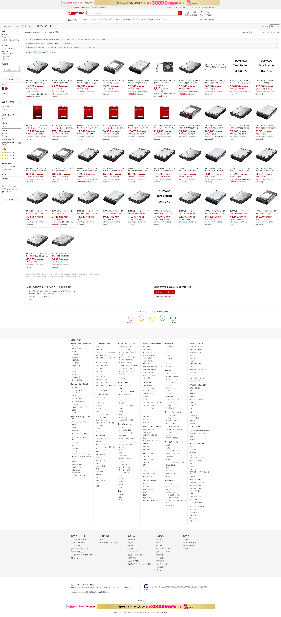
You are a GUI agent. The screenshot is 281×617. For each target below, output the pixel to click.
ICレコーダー (100, 371)
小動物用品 (169, 456)
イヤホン (117, 19)
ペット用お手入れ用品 (172, 451)
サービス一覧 (128, 612)
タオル (192, 408)
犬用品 (168, 448)
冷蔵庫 (143, 19)
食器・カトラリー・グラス (150, 352)
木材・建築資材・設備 (172, 495)
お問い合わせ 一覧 (138, 612)
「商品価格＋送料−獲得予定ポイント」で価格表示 (39, 32)
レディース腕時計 (195, 418)
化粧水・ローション (148, 459)
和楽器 (121, 414)
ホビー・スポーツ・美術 (126, 438)
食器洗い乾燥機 (76, 464)
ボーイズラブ (123, 464)
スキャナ (98, 411)
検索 (12, 79)
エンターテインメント (125, 433)
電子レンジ (166, 19)
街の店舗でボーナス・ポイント (109, 543)
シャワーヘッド (100, 463)
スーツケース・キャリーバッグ (199, 433)
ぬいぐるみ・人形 (171, 374)
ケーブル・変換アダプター (127, 360)
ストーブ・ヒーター (78, 390)
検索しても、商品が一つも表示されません (41, 296)
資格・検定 (122, 481)
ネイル (145, 468)
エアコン (135, 19)
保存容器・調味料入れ (149, 355)
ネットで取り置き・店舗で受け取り (81, 555)
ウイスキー (169, 346)
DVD (120, 500)
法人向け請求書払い (134, 561)
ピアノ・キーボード (125, 386)
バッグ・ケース (194, 361)
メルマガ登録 (160, 558)
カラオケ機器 (123, 417)
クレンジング (146, 462)
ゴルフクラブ (193, 355)
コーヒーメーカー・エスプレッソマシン (82, 434)
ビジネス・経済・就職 (125, 444)
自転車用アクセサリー (196, 352)
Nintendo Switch (147, 385)
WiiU (144, 411)
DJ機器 (121, 408)
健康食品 (145, 492)
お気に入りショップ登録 (163, 552)
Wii (143, 413)
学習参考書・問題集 (125, 458)
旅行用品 (192, 439)
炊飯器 (74, 425)
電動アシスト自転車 (195, 349)
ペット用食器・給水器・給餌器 (175, 462)
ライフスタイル (123, 450)
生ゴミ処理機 (76, 473)
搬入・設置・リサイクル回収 (79, 549)
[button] (2, 69)
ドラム (121, 397)
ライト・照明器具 (77, 380)
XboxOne (145, 396)
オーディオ (99, 349)
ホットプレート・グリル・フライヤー (82, 438)
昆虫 (167, 468)
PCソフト (98, 431)
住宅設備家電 (76, 377)
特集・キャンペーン (106, 540)
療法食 (168, 476)
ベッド (192, 455)
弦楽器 (121, 411)
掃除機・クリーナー (78, 366)
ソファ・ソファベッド (196, 458)
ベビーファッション (172, 418)
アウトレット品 (194, 509)
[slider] (2, 72)
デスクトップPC (100, 397)
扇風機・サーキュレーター (80, 407)
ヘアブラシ (99, 441)
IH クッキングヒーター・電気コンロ (82, 457)
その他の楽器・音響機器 (126, 420)
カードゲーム (170, 394)
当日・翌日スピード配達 (78, 540)
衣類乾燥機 (75, 357)
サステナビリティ (150, 612)
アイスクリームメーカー (79, 475)
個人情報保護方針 (188, 546)
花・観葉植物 (170, 505)
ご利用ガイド (170, 7)
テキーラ (168, 366)
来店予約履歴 (132, 558)
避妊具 (145, 438)
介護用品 (145, 443)
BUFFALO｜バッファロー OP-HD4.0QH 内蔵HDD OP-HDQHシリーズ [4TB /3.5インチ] (240, 213)
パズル (168, 391)
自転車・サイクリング (196, 346)
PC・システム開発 (124, 473)
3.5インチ (5, 110)
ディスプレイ (100, 406)
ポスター (121, 487)
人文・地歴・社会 (124, 455)
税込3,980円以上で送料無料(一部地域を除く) (94, 7)
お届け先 (4, 123)
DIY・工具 (169, 483)
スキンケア (146, 456)
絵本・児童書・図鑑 (125, 430)
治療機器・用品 (147, 432)
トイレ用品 (193, 405)
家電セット (85, 19)
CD (120, 497)
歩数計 (98, 477)
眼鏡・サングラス (195, 381)
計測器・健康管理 (148, 489)
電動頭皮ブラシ (100, 460)
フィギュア (169, 385)
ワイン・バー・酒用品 (149, 375)
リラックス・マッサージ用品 (151, 500)
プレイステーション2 (149, 408)
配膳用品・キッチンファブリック (152, 366)
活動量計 (98, 474)
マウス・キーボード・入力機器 (105, 423)
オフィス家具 (193, 499)
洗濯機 (151, 19)
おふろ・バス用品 (171, 423)
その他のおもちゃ (171, 408)
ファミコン (146, 419)
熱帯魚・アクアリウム (172, 453)
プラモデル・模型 (171, 382)
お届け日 (4, 130)
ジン (167, 352)
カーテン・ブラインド (196, 479)
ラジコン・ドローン (172, 388)
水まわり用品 (146, 378)
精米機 (74, 427)
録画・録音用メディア (102, 355)
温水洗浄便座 (100, 472)
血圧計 (98, 483)
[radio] (2, 34)
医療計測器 (146, 446)
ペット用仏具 (170, 471)
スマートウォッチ (195, 426)
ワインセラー (76, 451)
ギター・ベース (123, 400)
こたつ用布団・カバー (196, 497)
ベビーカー (169, 432)
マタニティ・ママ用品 (172, 421)
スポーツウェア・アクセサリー (199, 378)
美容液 (145, 465)
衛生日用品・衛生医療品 (150, 435)
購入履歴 (130, 549)
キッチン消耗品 (147, 358)
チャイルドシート (171, 435)
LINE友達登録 (160, 561)
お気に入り (131, 543)
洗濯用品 (192, 396)
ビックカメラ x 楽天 (73, 7)
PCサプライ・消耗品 (102, 414)
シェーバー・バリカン (102, 444)
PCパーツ (98, 428)
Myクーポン (131, 552)
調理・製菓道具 (147, 349)
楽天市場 (211, 7)
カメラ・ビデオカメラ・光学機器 (105, 352)
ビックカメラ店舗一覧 (193, 7)
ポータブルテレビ (101, 374)
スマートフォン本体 (125, 346)
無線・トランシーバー (102, 382)
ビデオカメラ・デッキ (102, 365)
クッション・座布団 (195, 461)
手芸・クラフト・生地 (196, 399)
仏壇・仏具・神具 (195, 521)
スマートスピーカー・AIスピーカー (105, 386)
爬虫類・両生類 (170, 465)
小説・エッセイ (123, 461)
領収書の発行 (160, 555)
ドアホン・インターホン (173, 486)
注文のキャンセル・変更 (163, 549)
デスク (192, 466)
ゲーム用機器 (100, 426)
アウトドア (193, 375)
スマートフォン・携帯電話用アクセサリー (129, 353)
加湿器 (74, 410)
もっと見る (30, 299)
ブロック (168, 405)
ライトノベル (123, 478)
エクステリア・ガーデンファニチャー (176, 501)
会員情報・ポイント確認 (135, 555)
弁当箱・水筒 (146, 364)
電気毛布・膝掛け (77, 398)
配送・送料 (159, 540)
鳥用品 (168, 459)
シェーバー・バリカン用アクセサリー (105, 448)
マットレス (193, 449)
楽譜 (120, 441)
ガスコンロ (75, 442)
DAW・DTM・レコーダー (126, 391)
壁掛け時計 (193, 421)
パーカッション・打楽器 (126, 406)
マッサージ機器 (100, 466)
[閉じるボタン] (277, 39)
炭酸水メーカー (76, 461)
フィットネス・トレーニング (198, 369)
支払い (158, 543)
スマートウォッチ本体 (125, 368)
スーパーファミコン (148, 422)
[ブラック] (3, 88)
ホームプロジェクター (102, 362)
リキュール (169, 358)
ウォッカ (168, 361)
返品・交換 (159, 546)
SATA (3, 118)
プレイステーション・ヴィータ (152, 402)
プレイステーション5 (149, 388)
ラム (167, 355)
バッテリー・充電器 (125, 362)
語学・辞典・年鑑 (124, 467)
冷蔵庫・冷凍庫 (76, 348)
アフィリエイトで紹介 (162, 564)
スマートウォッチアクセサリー (128, 371)
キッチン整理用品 (148, 361)
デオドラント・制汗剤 (149, 471)
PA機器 (121, 388)
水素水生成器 (76, 470)
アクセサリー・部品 (101, 380)
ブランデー (169, 364)
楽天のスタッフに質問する (164, 292)
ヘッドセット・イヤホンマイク (128, 365)
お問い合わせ (160, 570)
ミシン (74, 371)
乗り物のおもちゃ (171, 379)
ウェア (192, 366)
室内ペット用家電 (171, 473)
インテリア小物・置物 (196, 502)
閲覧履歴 (130, 546)
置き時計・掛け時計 (195, 485)
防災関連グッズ (170, 492)
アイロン (74, 368)
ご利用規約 (186, 549)
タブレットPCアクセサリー (127, 357)
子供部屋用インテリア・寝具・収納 (199, 473)
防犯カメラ (169, 489)
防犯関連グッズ (194, 512)
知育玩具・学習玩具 (172, 376)
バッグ (192, 436)
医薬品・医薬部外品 (148, 429)
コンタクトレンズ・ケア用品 (151, 441)
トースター (75, 430)
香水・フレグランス (148, 476)
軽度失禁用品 (146, 449)
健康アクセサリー (148, 498)
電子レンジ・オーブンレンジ (80, 422)
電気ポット (75, 445)
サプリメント (146, 483)
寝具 (191, 446)
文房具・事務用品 (195, 388)
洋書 (120, 475)
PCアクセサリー (100, 403)
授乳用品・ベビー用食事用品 (174, 429)
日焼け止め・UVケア (149, 473)
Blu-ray (121, 494)
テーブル (192, 463)
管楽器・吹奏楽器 (124, 394)
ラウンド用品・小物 (195, 364)
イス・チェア (193, 469)
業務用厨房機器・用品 (149, 369)
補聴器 (98, 469)
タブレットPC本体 (124, 349)
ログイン (202, 20)
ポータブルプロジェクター (103, 390)
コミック (121, 427)
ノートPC (98, 400)
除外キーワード (6, 192)
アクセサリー (123, 403)
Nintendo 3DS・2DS (149, 394)
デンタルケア (100, 457)
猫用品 (168, 445)
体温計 (98, 486)
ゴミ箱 (192, 494)
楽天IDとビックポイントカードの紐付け (140, 564)
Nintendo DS (146, 416)
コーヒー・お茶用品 (148, 372)
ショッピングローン (77, 546)
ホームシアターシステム (103, 368)
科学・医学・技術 (124, 470)
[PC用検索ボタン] (180, 13)
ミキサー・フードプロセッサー (81, 454)
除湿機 (74, 413)
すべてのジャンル (6, 26)
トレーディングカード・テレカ (175, 399)
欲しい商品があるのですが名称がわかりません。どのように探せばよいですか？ (52, 291)
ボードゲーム (170, 396)
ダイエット (146, 486)
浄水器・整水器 (76, 467)
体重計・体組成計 (101, 480)
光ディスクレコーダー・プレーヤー (105, 359)
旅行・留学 (122, 436)
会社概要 (204, 7)
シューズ (192, 358)
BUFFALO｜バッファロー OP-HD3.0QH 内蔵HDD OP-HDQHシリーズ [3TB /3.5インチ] (138, 213)
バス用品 (192, 402)
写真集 (121, 484)
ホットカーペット (77, 393)
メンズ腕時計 (193, 415)
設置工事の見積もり (77, 552)
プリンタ (98, 408)
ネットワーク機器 (101, 417)
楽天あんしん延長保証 (78, 543)
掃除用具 (192, 394)
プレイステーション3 (149, 405)
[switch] (19, 143)
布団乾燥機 (75, 360)
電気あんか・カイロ (78, 401)
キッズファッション (172, 415)
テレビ (158, 19)
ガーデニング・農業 (172, 498)
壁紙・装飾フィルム (195, 488)
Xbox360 (145, 399)
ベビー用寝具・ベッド (172, 426)
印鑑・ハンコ (193, 391)
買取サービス (75, 558)
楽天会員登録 (210, 20)
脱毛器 (98, 452)
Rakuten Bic (75, 13)
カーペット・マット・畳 (197, 482)
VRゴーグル (122, 378)
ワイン (168, 349)
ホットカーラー (100, 454)
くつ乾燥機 (75, 363)
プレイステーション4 (149, 391)
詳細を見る (92, 47)
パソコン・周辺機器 (20, 26)
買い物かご (131, 540)
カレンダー (122, 447)
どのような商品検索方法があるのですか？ (41, 293)
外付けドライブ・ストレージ (104, 420)
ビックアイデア (96, 19)
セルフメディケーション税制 (79, 592)
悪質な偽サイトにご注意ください (99, 592)
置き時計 (192, 423)
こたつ (74, 395)
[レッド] (6, 88)
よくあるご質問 (180, 7)
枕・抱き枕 (193, 452)
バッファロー (6, 97)
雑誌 (120, 453)
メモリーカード (100, 377)
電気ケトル (75, 448)
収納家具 (192, 477)
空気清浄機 (126, 19)
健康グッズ (146, 495)
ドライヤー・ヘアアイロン (103, 438)
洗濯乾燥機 (75, 354)
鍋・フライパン (147, 346)
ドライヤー (108, 19)
